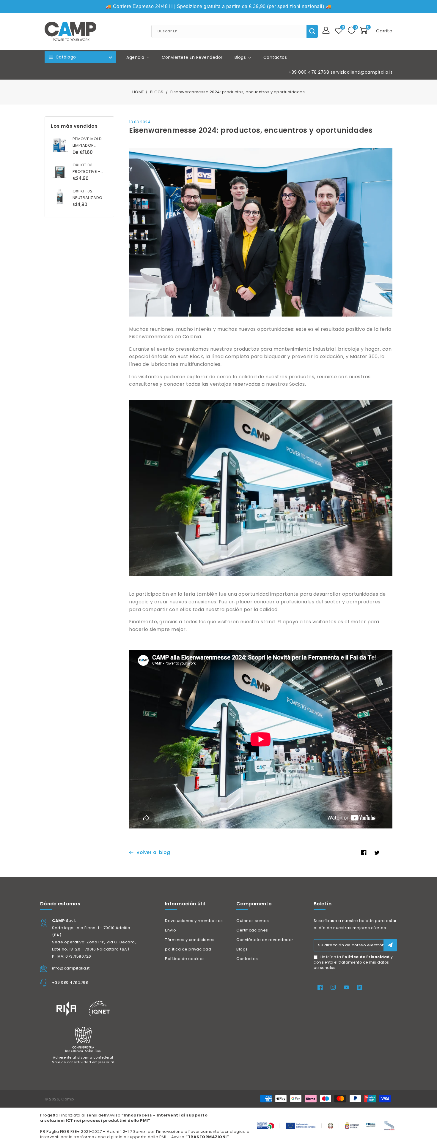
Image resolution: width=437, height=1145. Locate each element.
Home (138, 92)
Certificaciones (252, 930)
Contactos (247, 958)
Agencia (136, 57)
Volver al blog (153, 852)
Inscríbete (390, 945)
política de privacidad (188, 949)
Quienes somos (252, 920)
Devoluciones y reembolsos (194, 920)
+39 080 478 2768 (309, 72)
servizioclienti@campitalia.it (362, 72)
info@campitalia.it (70, 968)
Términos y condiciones (189, 939)
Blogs (241, 57)
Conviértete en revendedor (264, 939)
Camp (67, 1099)
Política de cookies (185, 958)
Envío (170, 930)
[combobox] (234, 31)
